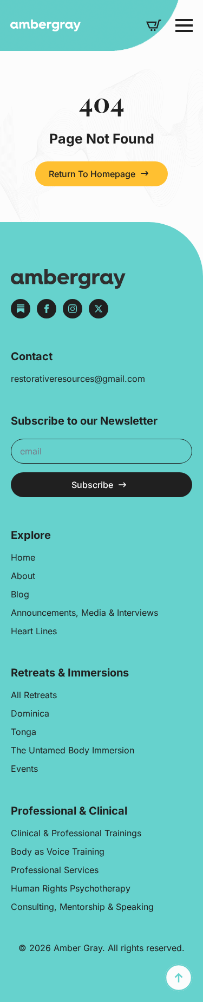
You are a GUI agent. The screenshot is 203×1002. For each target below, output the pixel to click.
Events (24, 768)
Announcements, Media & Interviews (84, 612)
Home (23, 557)
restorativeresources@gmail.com (78, 378)
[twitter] (98, 308)
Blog (20, 594)
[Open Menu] (184, 25)
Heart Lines (34, 631)
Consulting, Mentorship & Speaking (82, 906)
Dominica (30, 713)
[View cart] (153, 25)
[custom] (20, 308)
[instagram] (72, 308)
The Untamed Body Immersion (72, 750)
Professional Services (55, 870)
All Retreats (34, 695)
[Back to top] (178, 977)
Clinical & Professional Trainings (76, 833)
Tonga (23, 731)
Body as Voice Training (57, 851)
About (23, 575)
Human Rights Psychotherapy (70, 888)
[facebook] (46, 308)
